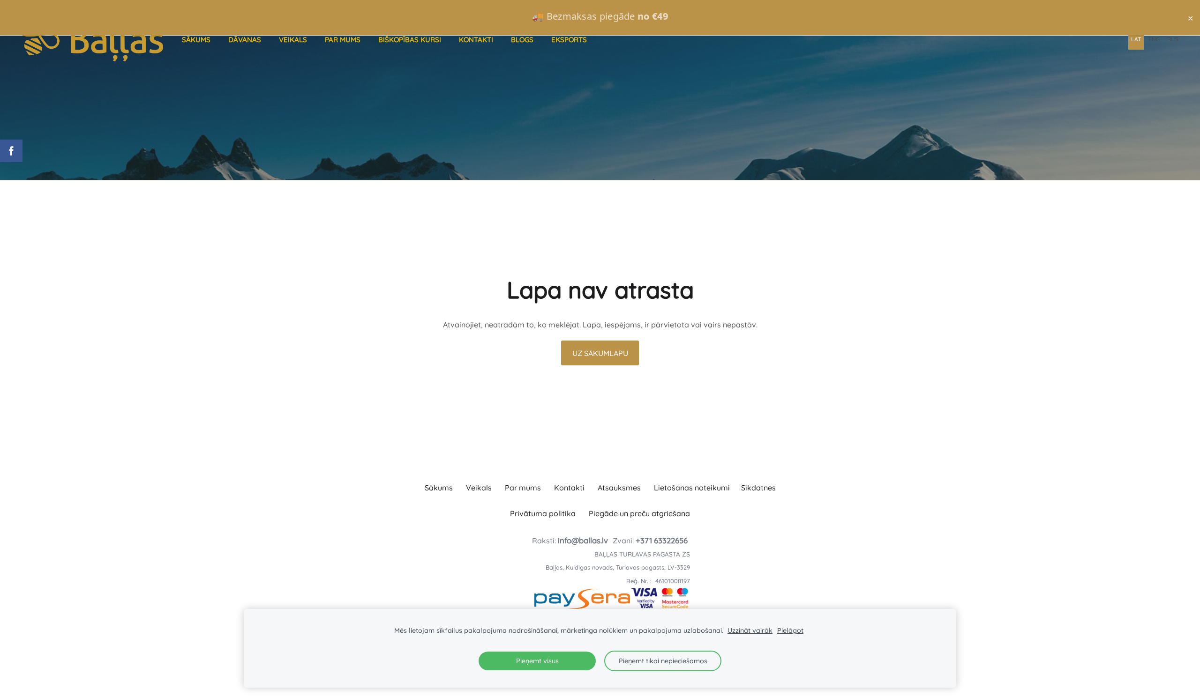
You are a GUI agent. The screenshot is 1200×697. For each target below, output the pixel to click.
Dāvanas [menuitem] (244, 39)
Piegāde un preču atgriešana (639, 513)
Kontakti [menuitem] (476, 39)
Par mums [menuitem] (342, 39)
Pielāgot (790, 630)
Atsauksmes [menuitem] (619, 487)
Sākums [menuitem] (196, 39)
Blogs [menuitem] (522, 39)
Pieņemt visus (537, 661)
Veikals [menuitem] (293, 39)
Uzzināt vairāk (750, 630)
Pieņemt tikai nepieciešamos (663, 661)
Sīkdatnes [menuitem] (758, 487)
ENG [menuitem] (1154, 39)
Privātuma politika (543, 513)
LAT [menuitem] (1136, 39)
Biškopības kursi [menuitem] (409, 39)
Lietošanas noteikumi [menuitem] (692, 487)
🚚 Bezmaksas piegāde (600, 16)
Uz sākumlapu (600, 353)
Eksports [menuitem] (569, 39)
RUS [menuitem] (1172, 39)
